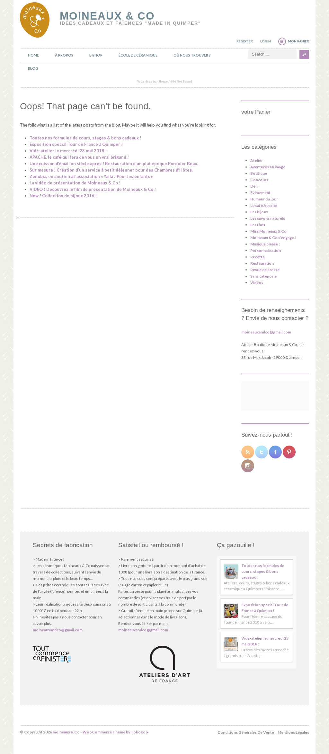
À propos (64, 55)
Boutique (258, 173)
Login (265, 41)
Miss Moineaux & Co (268, 231)
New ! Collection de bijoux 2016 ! (63, 195)
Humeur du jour (264, 199)
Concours (259, 179)
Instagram (247, 465)
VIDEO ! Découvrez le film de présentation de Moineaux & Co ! (93, 189)
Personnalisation (265, 250)
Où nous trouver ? (192, 55)
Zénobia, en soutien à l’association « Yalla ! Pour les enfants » (91, 176)
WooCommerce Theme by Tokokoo (115, 732)
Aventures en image (267, 166)
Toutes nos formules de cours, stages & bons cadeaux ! (85, 137)
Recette (257, 256)
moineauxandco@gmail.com (266, 332)
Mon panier (298, 41)
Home (33, 55)
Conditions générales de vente (246, 732)
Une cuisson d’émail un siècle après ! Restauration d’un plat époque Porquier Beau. (114, 163)
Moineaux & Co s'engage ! (273, 237)
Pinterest (289, 452)
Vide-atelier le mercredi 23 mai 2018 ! (68, 150)
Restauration (262, 263)
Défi (254, 186)
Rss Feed (247, 452)
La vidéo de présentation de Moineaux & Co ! (75, 182)
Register (244, 41)
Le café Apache (263, 205)
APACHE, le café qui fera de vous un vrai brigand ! (79, 157)
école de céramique (138, 55)
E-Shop (95, 55)
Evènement (260, 192)
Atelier (256, 160)
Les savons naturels (267, 218)
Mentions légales (293, 732)
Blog (33, 68)
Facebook (275, 452)
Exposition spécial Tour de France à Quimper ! (76, 144)
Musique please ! (265, 244)
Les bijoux (259, 211)
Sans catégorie (263, 276)
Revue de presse (265, 269)
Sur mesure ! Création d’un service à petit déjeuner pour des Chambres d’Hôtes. (111, 170)
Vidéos (256, 282)
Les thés (257, 224)
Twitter (261, 452)
